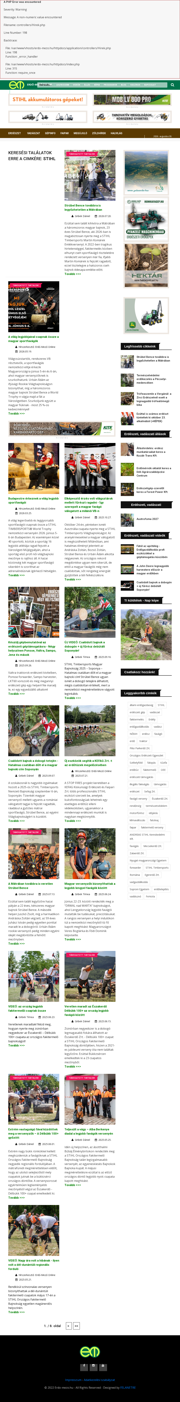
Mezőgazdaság (20, 146)
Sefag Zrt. (149, 791)
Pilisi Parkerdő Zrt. (140, 748)
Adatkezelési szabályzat (99, 1380)
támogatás (160, 784)
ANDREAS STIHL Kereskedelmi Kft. (147, 836)
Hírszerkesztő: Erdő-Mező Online (37, 347)
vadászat (155, 712)
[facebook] (14, 92)
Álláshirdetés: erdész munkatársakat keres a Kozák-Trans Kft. (151, 452)
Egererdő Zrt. (152, 874)
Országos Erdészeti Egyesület (146, 755)
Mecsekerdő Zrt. (152, 846)
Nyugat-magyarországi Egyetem (148, 860)
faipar (133, 827)
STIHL (161, 705)
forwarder (135, 867)
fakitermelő (149, 769)
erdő (132, 741)
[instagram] (18, 92)
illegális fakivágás (139, 784)
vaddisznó (135, 896)
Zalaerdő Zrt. (137, 853)
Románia (135, 874)
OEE (163, 769)
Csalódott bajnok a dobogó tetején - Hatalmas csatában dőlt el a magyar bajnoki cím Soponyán (33, 765)
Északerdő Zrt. (160, 798)
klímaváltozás (137, 820)
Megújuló (80, 133)
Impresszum (73, 1380)
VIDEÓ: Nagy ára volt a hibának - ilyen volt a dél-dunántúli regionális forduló (33, 1265)
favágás (134, 846)
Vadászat (33, 133)
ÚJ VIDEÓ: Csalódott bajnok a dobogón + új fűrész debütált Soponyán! (85, 646)
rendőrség (135, 805)
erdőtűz (134, 769)
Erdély (152, 719)
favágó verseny (138, 798)
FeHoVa (150, 896)
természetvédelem (156, 805)
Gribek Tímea (82, 657)
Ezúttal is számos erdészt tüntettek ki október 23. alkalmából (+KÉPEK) (152, 417)
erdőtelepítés (161, 889)
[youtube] (23, 92)
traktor (143, 741)
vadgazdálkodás (139, 882)
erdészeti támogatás (141, 777)
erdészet (135, 791)
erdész (146, 734)
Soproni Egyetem (139, 889)
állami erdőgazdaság (141, 705)
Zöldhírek (99, 133)
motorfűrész (137, 813)
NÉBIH (133, 734)
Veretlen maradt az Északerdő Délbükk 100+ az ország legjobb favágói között (87, 1011)
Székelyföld (136, 762)
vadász (158, 726)
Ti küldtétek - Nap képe (141, 600)
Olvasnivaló (44, 146)
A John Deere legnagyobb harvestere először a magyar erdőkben (153, 569)
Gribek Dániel (82, 216)
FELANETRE (128, 1388)
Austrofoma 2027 (148, 519)
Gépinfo (50, 133)
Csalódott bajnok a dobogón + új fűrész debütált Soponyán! (154, 586)
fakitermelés (137, 719)
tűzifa (163, 762)
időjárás (153, 813)
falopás (151, 762)
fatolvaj (154, 820)
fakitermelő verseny (152, 827)
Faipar (64, 133)
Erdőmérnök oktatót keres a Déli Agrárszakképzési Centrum (154, 472)
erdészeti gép (137, 712)
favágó (158, 734)
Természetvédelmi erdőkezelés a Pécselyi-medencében (152, 379)
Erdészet (14, 133)
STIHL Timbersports (157, 867)
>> (76, 1326)
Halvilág (116, 133)
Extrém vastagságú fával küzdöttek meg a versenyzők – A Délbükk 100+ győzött (33, 1134)
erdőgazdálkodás (139, 726)
